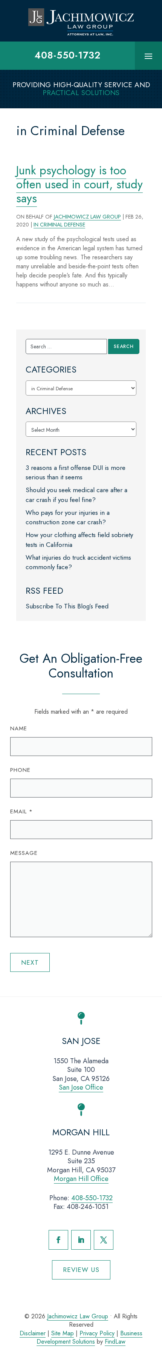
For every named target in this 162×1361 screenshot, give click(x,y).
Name (18, 728)
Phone (20, 770)
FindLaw (115, 1341)
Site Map (62, 1333)
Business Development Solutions (89, 1337)
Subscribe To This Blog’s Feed (67, 606)
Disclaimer (33, 1333)
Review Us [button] (81, 1269)
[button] (148, 56)
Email (21, 811)
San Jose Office (81, 1087)
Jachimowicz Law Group (87, 216)
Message (24, 853)
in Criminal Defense (59, 224)
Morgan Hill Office (81, 1179)
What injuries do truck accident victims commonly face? (78, 562)
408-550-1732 (68, 55)
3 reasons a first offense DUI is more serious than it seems (75, 472)
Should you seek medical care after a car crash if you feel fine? (76, 494)
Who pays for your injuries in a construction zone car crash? (68, 517)
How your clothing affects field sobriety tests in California (79, 539)
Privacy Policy (97, 1333)
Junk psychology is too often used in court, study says (79, 184)
